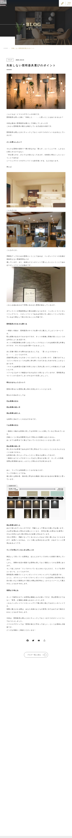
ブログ (10, 60)
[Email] (39, 641)
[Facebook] (27, 641)
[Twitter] (33, 641)
